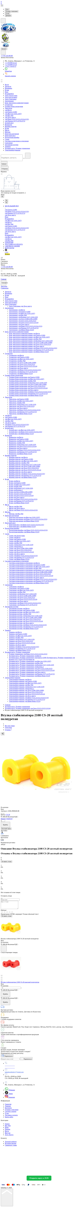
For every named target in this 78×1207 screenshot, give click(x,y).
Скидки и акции (10, 1111)
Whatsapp (11, 1090)
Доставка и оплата (11, 1115)
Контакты (8, 1108)
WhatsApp (8, 71)
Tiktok (10, 1094)
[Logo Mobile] (6, 47)
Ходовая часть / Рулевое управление (17, 148)
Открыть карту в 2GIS (39, 1178)
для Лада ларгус (10, 117)
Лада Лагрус (9, 1135)
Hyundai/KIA (9, 94)
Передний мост (10, 135)
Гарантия (8, 1104)
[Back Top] (7, 1197)
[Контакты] (3, 52)
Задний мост (9, 123)
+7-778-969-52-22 (11, 63)
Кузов (7, 90)
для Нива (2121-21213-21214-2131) (17, 119)
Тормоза (8, 146)
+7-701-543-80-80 (7, 56)
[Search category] (1, 81)
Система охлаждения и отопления (17, 141)
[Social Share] (2, 733)
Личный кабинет (11, 1141)
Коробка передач (10, 126)
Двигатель (8, 108)
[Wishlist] (3, 813)
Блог (7, 9)
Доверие (8, 15)
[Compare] (1, 813)
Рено (6, 92)
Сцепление (9, 143)
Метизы (7, 132)
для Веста (8, 110)
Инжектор (8, 125)
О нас (7, 13)
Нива (7, 1127)
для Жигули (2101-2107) (13, 114)
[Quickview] (1, 975)
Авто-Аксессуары (11, 95)
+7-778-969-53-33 (11, 64)
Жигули (7, 1133)
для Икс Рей (9, 115)
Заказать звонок (10, 76)
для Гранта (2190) (11, 112)
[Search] (24, 158)
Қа (6, 202)
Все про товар (10, 726)
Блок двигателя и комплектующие (17, 103)
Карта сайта (9, 1117)
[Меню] (3, 20)
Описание (8, 727)
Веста (7, 1131)
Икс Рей (8, 1125)
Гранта (7, 1124)
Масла (7, 130)
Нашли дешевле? (7, 819)
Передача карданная (12, 134)
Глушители (9, 105)
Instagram (11, 1097)
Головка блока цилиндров (14, 106)
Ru (2, 196)
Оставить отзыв (6, 861)
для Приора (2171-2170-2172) (15, 121)
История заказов (10, 1143)
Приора (7, 1129)
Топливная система (11, 145)
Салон (7, 139)
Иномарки (8, 88)
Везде (7, 84)
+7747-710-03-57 (10, 66)
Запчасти (8, 86)
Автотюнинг (9, 101)
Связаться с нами (11, 1145)
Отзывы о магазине (12, 11)
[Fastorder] (1, 977)
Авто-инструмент (11, 97)
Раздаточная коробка (12, 137)
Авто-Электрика (10, 99)
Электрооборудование (12, 150)
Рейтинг (4, 910)
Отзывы (8, 730)
